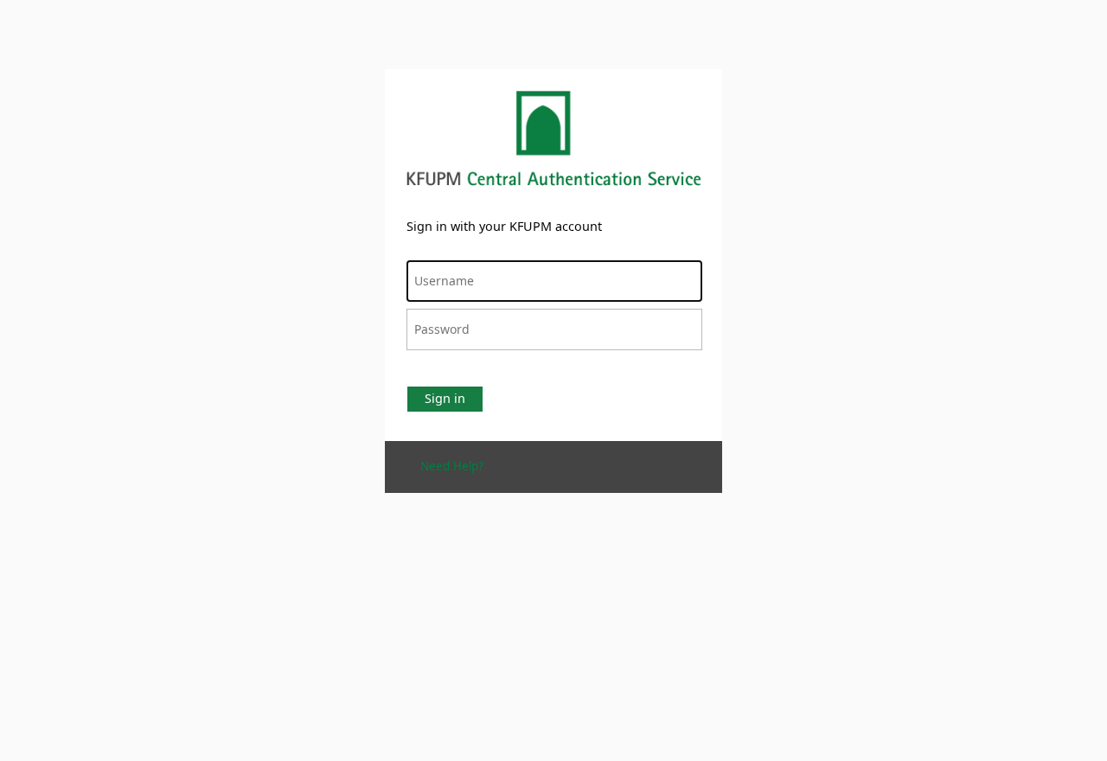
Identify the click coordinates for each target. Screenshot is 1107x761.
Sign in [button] (445, 398)
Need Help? (451, 466)
